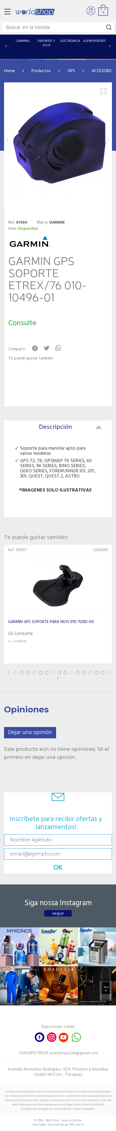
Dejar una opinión (30, 732)
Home (9, 71)
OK (58, 867)
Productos (41, 71)
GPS (71, 71)
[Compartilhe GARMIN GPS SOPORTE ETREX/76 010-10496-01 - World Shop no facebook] (35, 348)
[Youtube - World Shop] (63, 1036)
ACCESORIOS (103, 71)
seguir (58, 913)
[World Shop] (35, 11)
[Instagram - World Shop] (51, 1036)
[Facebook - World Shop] (40, 1036)
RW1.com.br (76, 1124)
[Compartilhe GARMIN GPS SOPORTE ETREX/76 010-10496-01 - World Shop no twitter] (46, 348)
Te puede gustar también (30, 358)
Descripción (55, 427)
